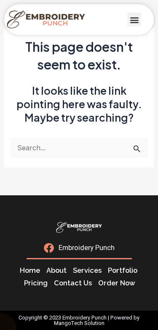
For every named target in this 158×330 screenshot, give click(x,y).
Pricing (36, 283)
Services (87, 270)
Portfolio (122, 270)
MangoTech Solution (79, 323)
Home (30, 270)
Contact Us (73, 283)
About (56, 270)
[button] (134, 20)
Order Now (116, 283)
